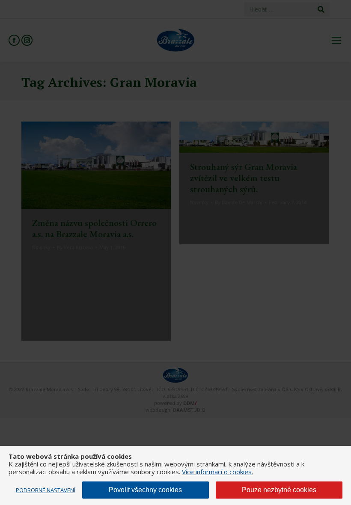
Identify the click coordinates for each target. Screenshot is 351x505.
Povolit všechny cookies (145, 489)
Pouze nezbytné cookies (279, 489)
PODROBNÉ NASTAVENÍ (45, 490)
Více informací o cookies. (217, 471)
